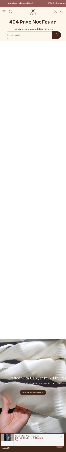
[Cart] (61, 11)
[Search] (56, 35)
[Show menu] (4, 11)
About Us (6, 448)
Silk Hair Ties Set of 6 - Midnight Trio (29, 439)
